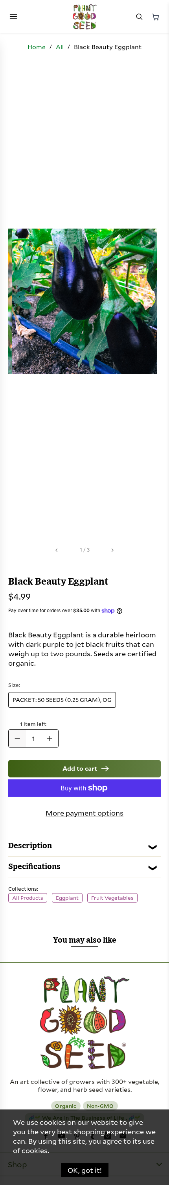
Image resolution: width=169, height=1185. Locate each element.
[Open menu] (13, 17)
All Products (27, 897)
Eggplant (67, 897)
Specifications (34, 867)
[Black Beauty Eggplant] (84, 301)
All (60, 47)
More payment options (84, 813)
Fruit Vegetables (112, 897)
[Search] (139, 17)
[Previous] (57, 550)
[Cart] (155, 17)
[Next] (112, 550)
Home (37, 47)
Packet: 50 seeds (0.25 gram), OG (62, 699)
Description (30, 846)
